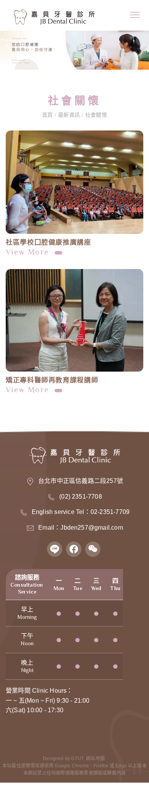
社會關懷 (95, 115)
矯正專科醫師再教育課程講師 (52, 380)
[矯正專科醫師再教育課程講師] (74, 320)
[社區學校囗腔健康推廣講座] (74, 182)
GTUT (77, 758)
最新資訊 (68, 115)
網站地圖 (95, 758)
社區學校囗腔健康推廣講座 (48, 242)
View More (29, 252)
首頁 (48, 115)
